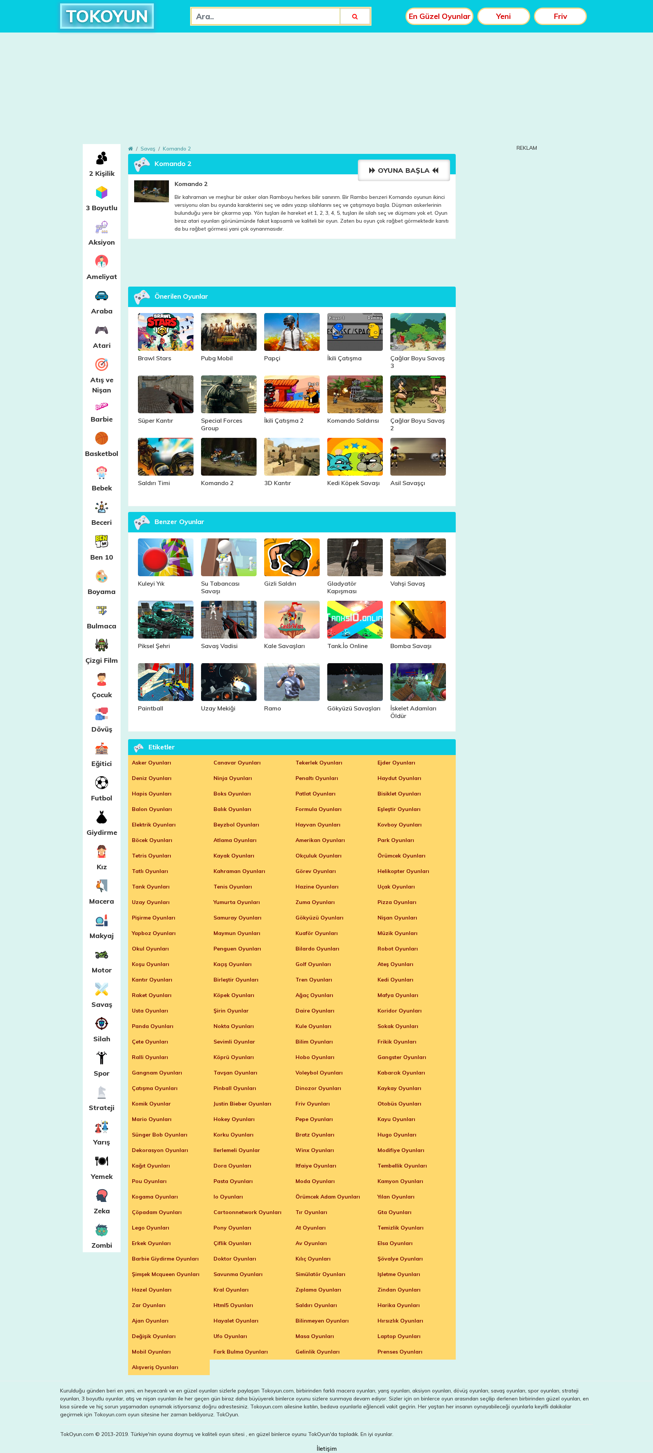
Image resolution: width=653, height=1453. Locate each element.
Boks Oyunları (232, 793)
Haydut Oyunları (399, 778)
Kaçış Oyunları (233, 964)
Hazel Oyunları (152, 1289)
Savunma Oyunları (238, 1274)
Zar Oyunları (149, 1305)
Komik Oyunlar (151, 1103)
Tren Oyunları (314, 979)
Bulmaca (101, 626)
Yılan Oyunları (396, 1196)
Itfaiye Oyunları (316, 1165)
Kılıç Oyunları (313, 1258)
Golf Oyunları (313, 964)
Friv (560, 16)
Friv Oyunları (313, 1103)
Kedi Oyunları (395, 979)
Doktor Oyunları (235, 1258)
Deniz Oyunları (152, 778)
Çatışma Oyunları (155, 1088)
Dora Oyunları (232, 1165)
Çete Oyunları (150, 1041)
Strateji (102, 1107)
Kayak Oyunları (234, 855)
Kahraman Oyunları (239, 871)
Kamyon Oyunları (400, 1181)
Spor (102, 1073)
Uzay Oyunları (151, 902)
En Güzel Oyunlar (439, 16)
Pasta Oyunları (233, 1181)
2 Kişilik (102, 173)
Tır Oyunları (311, 1212)
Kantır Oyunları (152, 979)
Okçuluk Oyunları (319, 855)
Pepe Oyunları (314, 1119)
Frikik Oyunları (397, 1041)
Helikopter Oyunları (403, 871)
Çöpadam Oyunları (157, 1212)
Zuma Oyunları (315, 902)
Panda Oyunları (152, 1026)
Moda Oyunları (315, 1181)
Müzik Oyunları (398, 933)
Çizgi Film (101, 660)
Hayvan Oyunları (318, 824)
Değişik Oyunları (154, 1336)
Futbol (101, 798)
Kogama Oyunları (155, 1196)
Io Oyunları (228, 1196)
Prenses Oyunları (400, 1351)
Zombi (101, 1245)
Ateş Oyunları (395, 964)
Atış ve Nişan (101, 384)
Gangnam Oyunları (157, 1072)
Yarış (101, 1142)
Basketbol (101, 453)
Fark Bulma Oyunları (241, 1351)
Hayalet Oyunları (236, 1320)
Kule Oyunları (313, 1026)
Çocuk (102, 694)
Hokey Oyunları (234, 1119)
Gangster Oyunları (402, 1057)
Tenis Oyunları (233, 886)
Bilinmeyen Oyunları (322, 1320)
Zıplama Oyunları (318, 1289)
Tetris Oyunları (151, 855)
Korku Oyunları (234, 1134)
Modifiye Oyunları (401, 1150)
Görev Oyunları (316, 871)
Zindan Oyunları (399, 1289)
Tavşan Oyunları (235, 1072)
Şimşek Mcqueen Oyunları (166, 1274)
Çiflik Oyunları (232, 1243)
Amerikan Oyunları (320, 840)
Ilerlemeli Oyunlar (237, 1150)
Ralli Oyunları (150, 1057)
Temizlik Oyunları (401, 1227)
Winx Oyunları (315, 1150)
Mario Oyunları (152, 1119)
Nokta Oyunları (234, 1026)
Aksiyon (101, 242)
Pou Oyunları (149, 1181)
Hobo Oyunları (315, 1057)
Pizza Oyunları (397, 902)
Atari (102, 345)
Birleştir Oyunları (236, 979)
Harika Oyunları (399, 1305)
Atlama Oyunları (235, 840)
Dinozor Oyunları (318, 1088)
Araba (102, 311)
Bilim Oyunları (314, 1041)
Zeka (102, 1210)
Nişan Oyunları (397, 917)
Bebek (102, 488)
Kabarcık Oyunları (401, 1072)
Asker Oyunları (151, 762)
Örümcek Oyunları (402, 855)
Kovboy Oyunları (400, 824)
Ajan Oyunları (150, 1320)
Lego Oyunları (150, 1227)
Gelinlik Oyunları (318, 1351)
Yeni (503, 16)
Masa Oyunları (315, 1336)
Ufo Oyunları (230, 1336)
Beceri (101, 522)
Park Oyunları (396, 840)
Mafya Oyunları (398, 995)
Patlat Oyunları (316, 793)
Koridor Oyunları (400, 1010)
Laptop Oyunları (399, 1336)
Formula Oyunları (319, 809)
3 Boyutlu (102, 207)
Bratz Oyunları (315, 1134)
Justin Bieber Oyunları (242, 1103)
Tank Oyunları (151, 886)
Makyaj (102, 935)
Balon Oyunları (152, 809)
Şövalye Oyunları (400, 1258)
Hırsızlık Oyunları (400, 1320)
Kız (102, 866)
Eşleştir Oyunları (399, 809)
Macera (101, 901)
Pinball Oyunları (235, 1088)
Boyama (102, 591)
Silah (101, 1038)
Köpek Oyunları (234, 995)
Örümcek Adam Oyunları (328, 1196)
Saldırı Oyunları (316, 1305)
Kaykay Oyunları (399, 1088)
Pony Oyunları (232, 1227)
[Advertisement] (326, 91)
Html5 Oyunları (233, 1305)
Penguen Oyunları (237, 948)
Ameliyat (102, 276)
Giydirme (102, 832)
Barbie (102, 419)
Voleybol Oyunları (319, 1072)
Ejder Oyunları (396, 762)
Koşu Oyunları (150, 964)
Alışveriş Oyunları (155, 1367)
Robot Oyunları (398, 948)
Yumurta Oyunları (237, 902)
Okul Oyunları (150, 948)
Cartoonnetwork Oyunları (248, 1212)
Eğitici (101, 763)
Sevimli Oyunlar (234, 1041)
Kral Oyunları (231, 1289)
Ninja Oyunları (233, 778)
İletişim (327, 1448)
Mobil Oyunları (151, 1351)
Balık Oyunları (232, 809)
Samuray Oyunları (238, 917)
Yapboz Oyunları (154, 933)
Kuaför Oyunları (317, 933)
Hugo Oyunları (397, 1134)
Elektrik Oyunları (154, 824)
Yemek (102, 1176)
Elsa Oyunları (395, 1243)
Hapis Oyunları (152, 793)
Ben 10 (101, 557)
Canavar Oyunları (237, 762)
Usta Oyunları (150, 1010)
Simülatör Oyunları (320, 1274)
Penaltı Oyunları (317, 778)
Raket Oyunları (152, 995)
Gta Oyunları (395, 1212)
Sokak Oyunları (398, 1026)
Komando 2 (177, 148)
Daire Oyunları (315, 1010)
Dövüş (101, 729)
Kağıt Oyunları (151, 1165)
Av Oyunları (311, 1243)
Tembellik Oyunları (402, 1165)
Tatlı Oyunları (150, 871)
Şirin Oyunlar (231, 1010)
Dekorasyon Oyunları (160, 1150)
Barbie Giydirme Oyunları (165, 1258)
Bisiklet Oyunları (399, 793)
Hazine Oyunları (317, 886)
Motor (102, 970)
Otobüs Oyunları (399, 1103)
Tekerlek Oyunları (319, 762)
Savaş (101, 1004)
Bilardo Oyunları (317, 948)
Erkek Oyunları (151, 1243)
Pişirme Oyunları (153, 917)
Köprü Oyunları (234, 1057)
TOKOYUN (107, 16)
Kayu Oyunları (396, 1119)
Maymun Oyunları (237, 933)
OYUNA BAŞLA (404, 170)
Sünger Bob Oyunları (159, 1134)
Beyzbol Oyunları (236, 824)
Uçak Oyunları (396, 886)
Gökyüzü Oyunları (320, 917)
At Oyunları (311, 1227)
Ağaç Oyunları (314, 995)
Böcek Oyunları (152, 840)
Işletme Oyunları (399, 1274)
